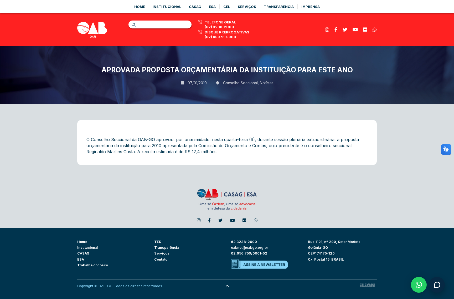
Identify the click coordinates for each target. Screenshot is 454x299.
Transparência (279, 6)
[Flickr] (365, 29)
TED (157, 242)
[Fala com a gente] (437, 285)
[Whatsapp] (375, 29)
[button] (419, 285)
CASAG (83, 253)
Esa (212, 6)
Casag (195, 6)
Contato (160, 259)
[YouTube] (355, 29)
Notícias (267, 83)
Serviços (247, 6)
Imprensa (310, 6)
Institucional (167, 6)
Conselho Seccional (240, 83)
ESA (80, 259)
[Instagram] (327, 29)
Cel (226, 6)
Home (139, 6)
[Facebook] (335, 29)
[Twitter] (345, 29)
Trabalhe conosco (92, 265)
